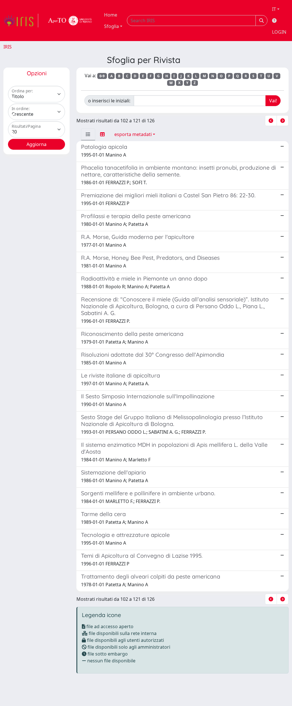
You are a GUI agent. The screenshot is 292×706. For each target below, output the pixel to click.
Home (110, 15)
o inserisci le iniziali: (109, 101)
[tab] (88, 134)
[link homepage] (20, 20)
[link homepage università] (70, 20)
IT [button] (274, 9)
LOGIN (279, 32)
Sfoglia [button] (111, 26)
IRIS (7, 47)
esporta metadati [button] (133, 134)
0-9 (102, 76)
